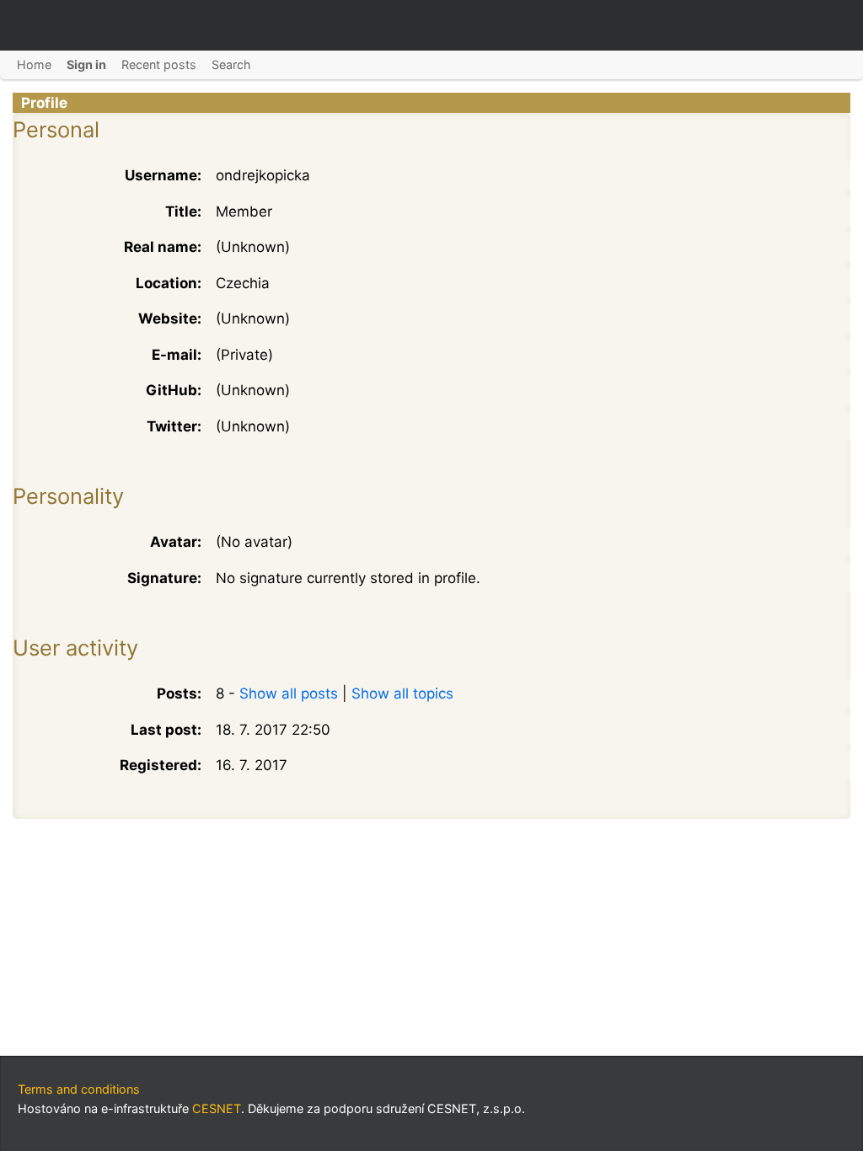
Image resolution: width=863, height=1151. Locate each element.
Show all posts (288, 693)
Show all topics (402, 693)
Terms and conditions (79, 1089)
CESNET (216, 1108)
